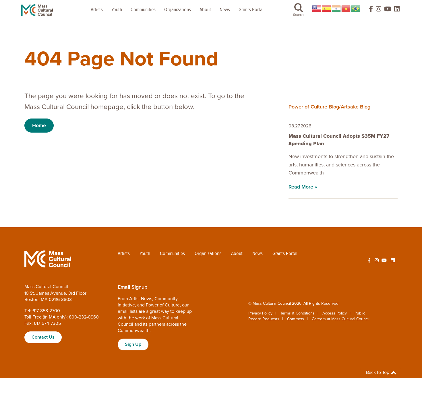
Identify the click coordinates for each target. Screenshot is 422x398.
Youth (116, 10)
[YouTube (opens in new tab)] (387, 10)
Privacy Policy (260, 313)
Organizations (177, 10)
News (225, 10)
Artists (97, 10)
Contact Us (43, 337)
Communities (143, 10)
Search (298, 15)
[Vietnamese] (346, 8)
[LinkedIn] (397, 10)
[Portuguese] (356, 8)
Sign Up (133, 344)
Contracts (295, 319)
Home (39, 125)
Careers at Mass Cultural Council (340, 319)
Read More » (303, 187)
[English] (317, 8)
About (205, 10)
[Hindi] (336, 8)
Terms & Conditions (297, 313)
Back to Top (378, 372)
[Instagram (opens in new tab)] (378, 10)
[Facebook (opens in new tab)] (368, 10)
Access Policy (334, 313)
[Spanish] (327, 8)
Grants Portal (251, 10)
